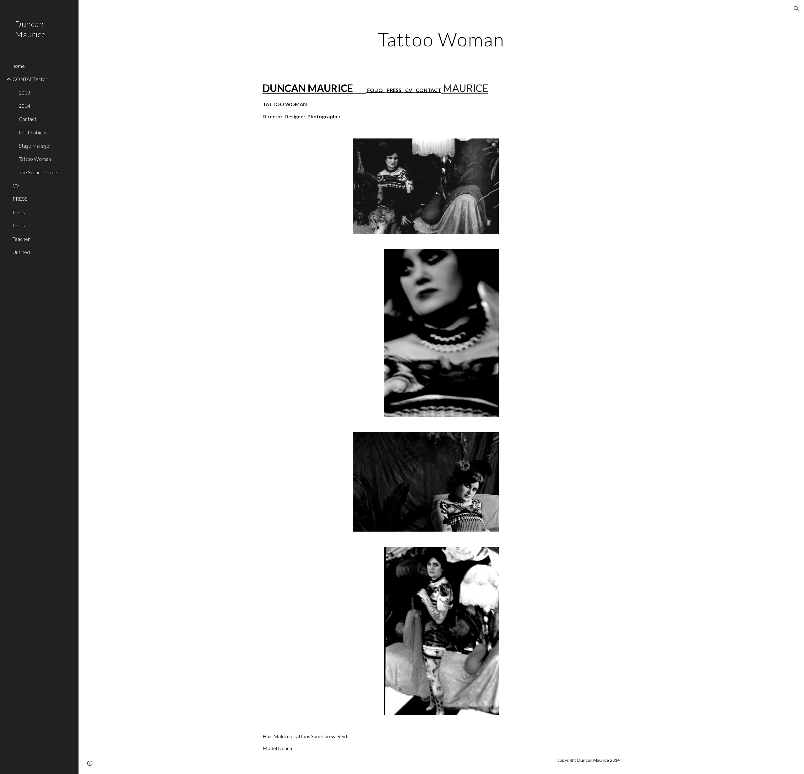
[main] (441, 39)
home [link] (19, 66)
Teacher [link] (21, 239)
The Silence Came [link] (38, 172)
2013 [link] (24, 92)
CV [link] (16, 185)
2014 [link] (24, 106)
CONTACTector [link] (30, 79)
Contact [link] (27, 119)
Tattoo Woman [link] (35, 159)
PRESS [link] (20, 199)
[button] (796, 8)
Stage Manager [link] (35, 146)
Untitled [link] (21, 252)
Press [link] (19, 212)
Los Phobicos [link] (33, 132)
